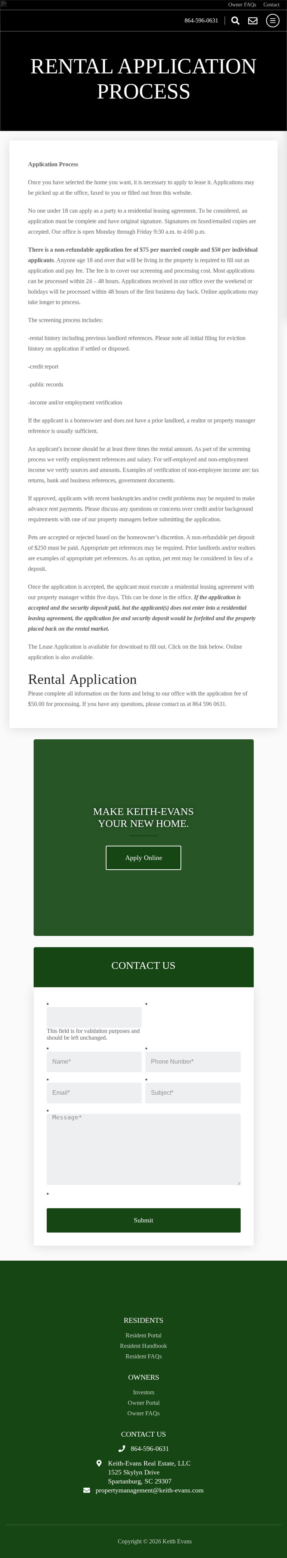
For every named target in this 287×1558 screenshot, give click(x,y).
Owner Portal (144, 1403)
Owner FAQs (242, 4)
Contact (271, 4)
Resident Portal (143, 1335)
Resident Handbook (143, 1346)
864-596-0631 (201, 20)
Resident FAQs (144, 1356)
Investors (143, 1392)
